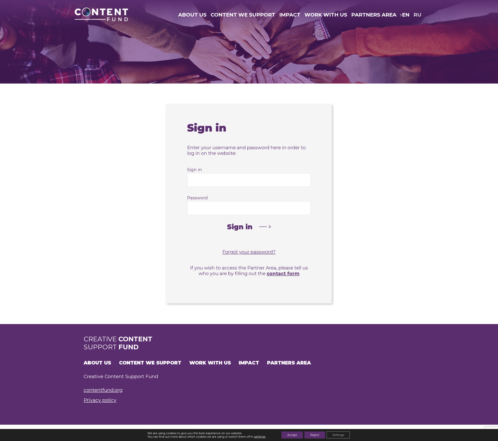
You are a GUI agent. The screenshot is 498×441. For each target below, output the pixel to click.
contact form (283, 273)
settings (259, 436)
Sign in (194, 169)
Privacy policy (100, 400)
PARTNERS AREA (373, 15)
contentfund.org (103, 390)
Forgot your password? (249, 252)
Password (197, 197)
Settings (338, 435)
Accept (292, 435)
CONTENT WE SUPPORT (243, 15)
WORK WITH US (325, 15)
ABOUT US (192, 15)
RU (417, 15)
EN (405, 15)
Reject (314, 435)
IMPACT (289, 15)
